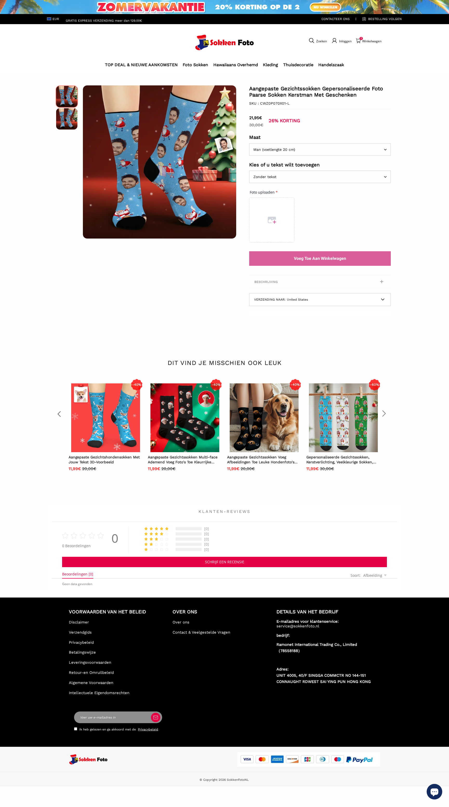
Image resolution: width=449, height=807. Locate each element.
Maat (255, 137)
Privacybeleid (81, 642)
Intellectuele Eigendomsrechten (99, 692)
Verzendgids (80, 632)
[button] (90, 162)
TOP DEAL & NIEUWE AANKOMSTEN (141, 64)
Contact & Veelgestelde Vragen (201, 632)
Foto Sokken (195, 64)
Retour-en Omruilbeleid (91, 672)
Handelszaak (331, 64)
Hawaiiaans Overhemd (235, 64)
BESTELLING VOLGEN (385, 19)
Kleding (270, 64)
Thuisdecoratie (298, 64)
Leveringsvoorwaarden (90, 662)
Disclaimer (79, 622)
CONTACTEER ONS (335, 19)
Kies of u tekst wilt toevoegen (284, 164)
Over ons (181, 622)
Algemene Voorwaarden (91, 682)
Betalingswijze (82, 652)
